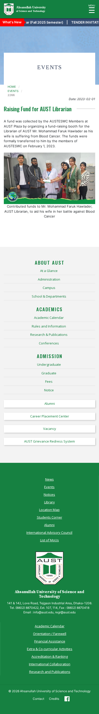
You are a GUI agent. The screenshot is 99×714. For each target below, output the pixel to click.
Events (49, 487)
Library (49, 502)
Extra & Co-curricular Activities (49, 649)
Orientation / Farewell (49, 633)
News (49, 479)
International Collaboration (49, 664)
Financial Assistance (49, 641)
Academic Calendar (49, 626)
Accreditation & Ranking (49, 656)
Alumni (49, 525)
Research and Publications (49, 671)
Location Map (49, 509)
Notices (49, 494)
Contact (38, 699)
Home (12, 86)
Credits (54, 699)
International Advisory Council (49, 532)
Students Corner (49, 517)
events (13, 91)
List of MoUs (49, 540)
